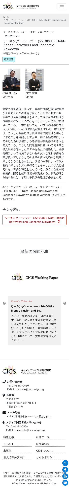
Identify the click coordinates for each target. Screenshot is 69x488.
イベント (8, 444)
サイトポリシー (45, 457)
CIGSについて (44, 450)
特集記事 (8, 437)
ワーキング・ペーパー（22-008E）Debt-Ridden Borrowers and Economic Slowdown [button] (34, 219)
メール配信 (13, 412)
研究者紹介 (43, 444)
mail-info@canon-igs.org (30, 389)
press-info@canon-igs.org (30, 430)
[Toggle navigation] (61, 6)
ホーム (6, 17)
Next (64, 303)
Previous (4, 303)
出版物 (7, 450)
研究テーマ (43, 437)
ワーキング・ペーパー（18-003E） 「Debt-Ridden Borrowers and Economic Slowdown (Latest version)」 (32, 191)
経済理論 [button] (8, 59)
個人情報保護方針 (14, 457)
